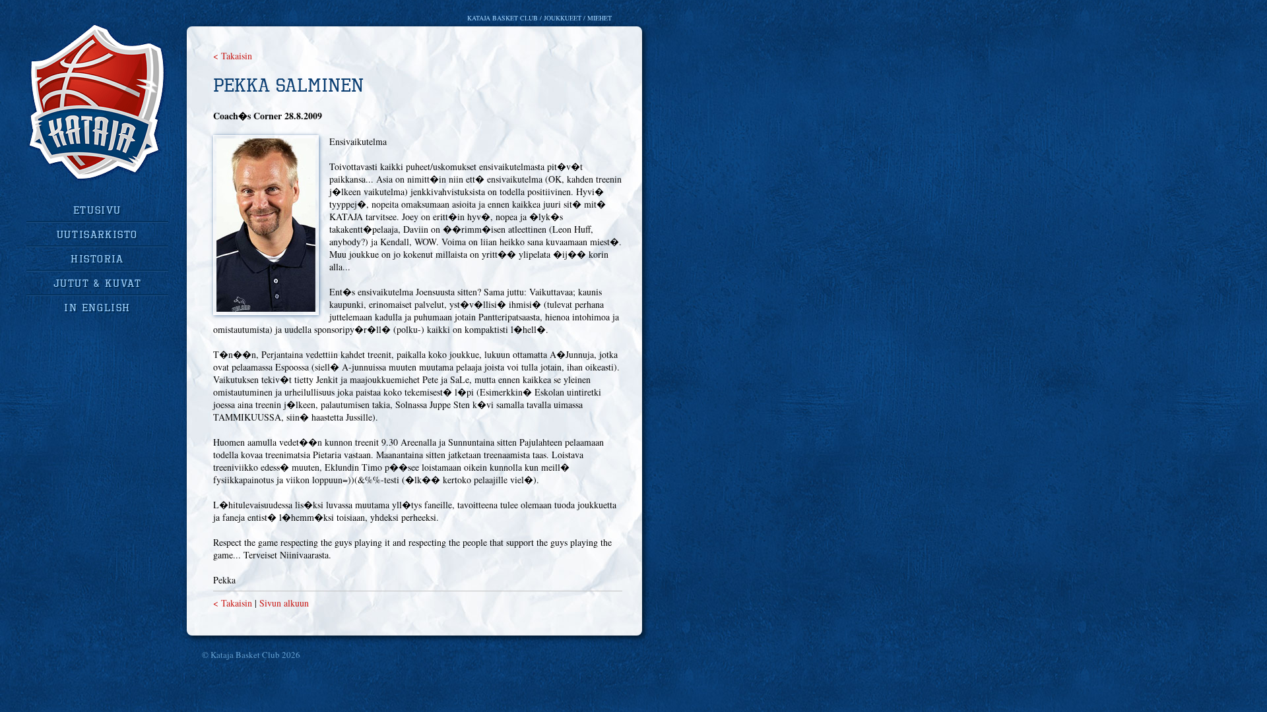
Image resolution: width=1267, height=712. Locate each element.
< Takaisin (232, 55)
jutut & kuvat (97, 283)
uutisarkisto (97, 234)
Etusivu (97, 210)
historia (97, 258)
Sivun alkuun (284, 603)
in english (97, 307)
